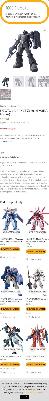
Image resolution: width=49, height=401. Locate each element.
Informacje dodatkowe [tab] (9, 157)
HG (26, 138)
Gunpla (3, 106)
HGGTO (31, 138)
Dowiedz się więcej (10, 249)
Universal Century (6, 141)
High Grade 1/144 (14, 106)
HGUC (37, 138)
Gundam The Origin (17, 138)
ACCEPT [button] (25, 397)
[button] (44, 30)
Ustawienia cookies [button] (34, 392)
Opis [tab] (2, 152)
